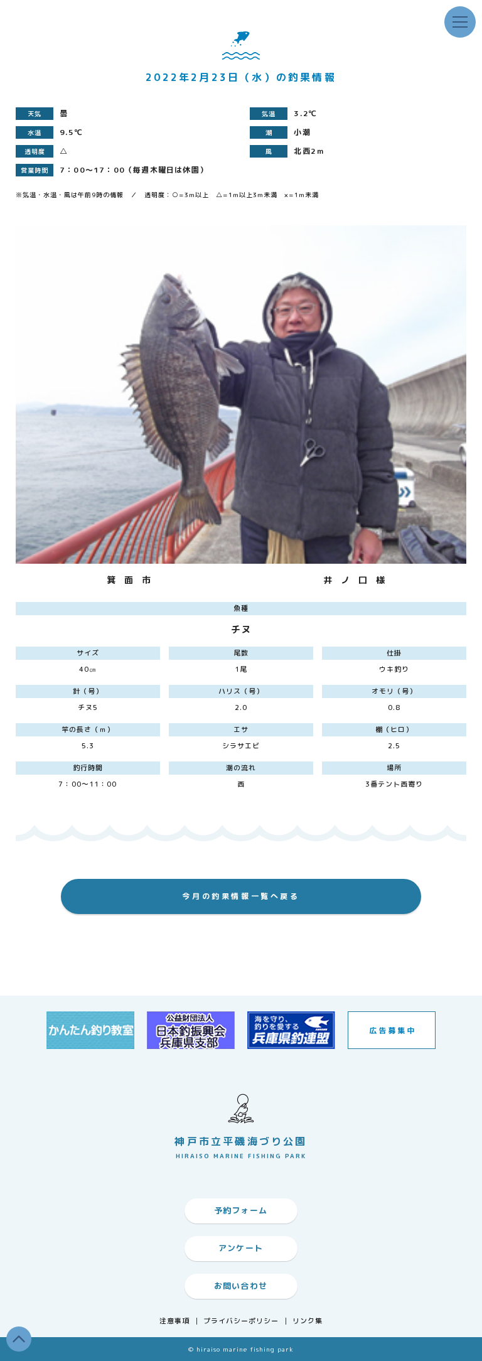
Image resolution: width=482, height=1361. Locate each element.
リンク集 (307, 1321)
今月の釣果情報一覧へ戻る (240, 896)
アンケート (241, 1248)
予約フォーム (241, 1210)
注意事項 (174, 1321)
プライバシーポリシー (241, 1321)
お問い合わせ (241, 1285)
